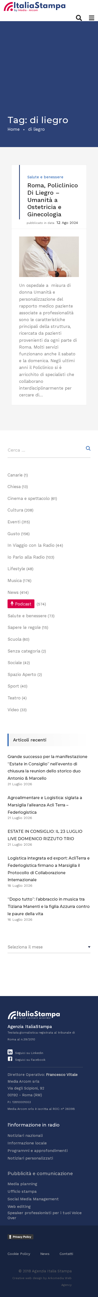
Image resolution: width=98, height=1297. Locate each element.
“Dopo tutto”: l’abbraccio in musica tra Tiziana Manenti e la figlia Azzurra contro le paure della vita (49, 906)
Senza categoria (24, 651)
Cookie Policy (19, 1254)
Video (13, 709)
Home (14, 129)
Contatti (66, 1254)
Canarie (15, 474)
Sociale (15, 662)
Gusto (14, 533)
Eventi (14, 521)
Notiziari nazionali (25, 1135)
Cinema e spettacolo (29, 498)
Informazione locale (27, 1143)
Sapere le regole (24, 627)
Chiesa (14, 486)
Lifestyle (16, 568)
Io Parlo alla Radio (26, 557)
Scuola (14, 639)
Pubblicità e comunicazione (40, 1173)
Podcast (23, 603)
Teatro (14, 697)
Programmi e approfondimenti (38, 1150)
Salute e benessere (45, 177)
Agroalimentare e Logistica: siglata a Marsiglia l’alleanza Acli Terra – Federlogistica (45, 805)
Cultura (15, 510)
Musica (15, 580)
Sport (13, 686)
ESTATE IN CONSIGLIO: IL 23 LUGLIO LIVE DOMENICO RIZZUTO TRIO (45, 835)
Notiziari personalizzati (30, 1158)
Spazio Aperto (22, 674)
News (13, 592)
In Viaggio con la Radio (31, 545)
